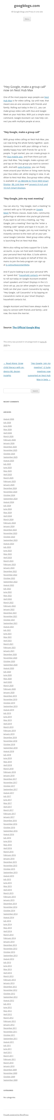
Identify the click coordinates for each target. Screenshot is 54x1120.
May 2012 (7, 1011)
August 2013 (8, 959)
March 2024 (8, 519)
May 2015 (7, 886)
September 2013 (10, 955)
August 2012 (8, 1000)
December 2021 (10, 613)
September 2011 (10, 1038)
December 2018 (10, 737)
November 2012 (10, 990)
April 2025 (7, 474)
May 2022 (7, 595)
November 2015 (10, 865)
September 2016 (10, 831)
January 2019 (8, 734)
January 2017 (8, 817)
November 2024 (10, 491)
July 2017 (7, 796)
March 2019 (8, 727)
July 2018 (7, 754)
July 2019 (7, 713)
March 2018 (8, 768)
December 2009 (10, 1069)
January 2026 (8, 443)
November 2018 (10, 741)
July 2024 (7, 505)
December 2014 (10, 903)
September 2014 (10, 914)
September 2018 (10, 748)
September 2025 (10, 457)
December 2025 (10, 446)
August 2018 (8, 751)
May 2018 (7, 761)
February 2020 (9, 689)
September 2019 (10, 706)
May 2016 (7, 844)
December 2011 (10, 1028)
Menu (27, 19)
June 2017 (7, 799)
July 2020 (7, 671)
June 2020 (7, 675)
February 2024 (9, 523)
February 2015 (9, 896)
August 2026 (8, 419)
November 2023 (10, 533)
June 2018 (7, 758)
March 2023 (8, 561)
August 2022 (8, 585)
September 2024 (10, 498)
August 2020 (8, 668)
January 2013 (8, 983)
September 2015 (10, 872)
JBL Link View (18, 184)
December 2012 (10, 986)
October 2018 (9, 744)
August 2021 (8, 626)
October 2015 (9, 869)
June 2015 (7, 882)
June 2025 (7, 467)
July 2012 (7, 1004)
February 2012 (9, 1021)
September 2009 (10, 1080)
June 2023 (7, 550)
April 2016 (7, 848)
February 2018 (9, 772)
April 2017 (7, 806)
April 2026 (7, 433)
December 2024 (10, 488)
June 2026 (7, 426)
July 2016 (7, 838)
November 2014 (10, 907)
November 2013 (10, 948)
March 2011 (8, 1056)
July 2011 (7, 1045)
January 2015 (8, 900)
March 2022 (8, 602)
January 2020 (8, 692)
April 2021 (7, 640)
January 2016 (8, 858)
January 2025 (8, 485)
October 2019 (9, 703)
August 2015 (8, 876)
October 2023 (9, 536)
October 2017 (9, 786)
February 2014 (9, 938)
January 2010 (8, 1066)
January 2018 (8, 775)
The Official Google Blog (26, 327)
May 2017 (7, 803)
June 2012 (7, 1007)
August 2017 (8, 793)
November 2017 (10, 782)
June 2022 (7, 592)
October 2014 (9, 910)
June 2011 (7, 1049)
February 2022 (9, 606)
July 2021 (7, 630)
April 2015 (7, 889)
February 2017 (9, 813)
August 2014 (8, 917)
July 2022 (7, 588)
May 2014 (7, 927)
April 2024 (7, 516)
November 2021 (10, 616)
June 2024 (7, 509)
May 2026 (7, 429)
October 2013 (9, 952)
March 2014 (8, 934)
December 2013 (10, 945)
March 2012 (8, 1017)
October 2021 (9, 619)
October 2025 (9, 453)
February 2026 (9, 440)
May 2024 (7, 512)
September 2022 (10, 581)
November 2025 (10, 450)
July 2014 (7, 921)
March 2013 (8, 976)
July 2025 (7, 464)
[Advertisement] (27, 50)
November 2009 (10, 1073)
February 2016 (9, 855)
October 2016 (9, 827)
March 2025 (8, 478)
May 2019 (7, 720)
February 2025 (9, 481)
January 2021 (8, 651)
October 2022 (9, 578)
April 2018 (7, 765)
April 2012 (7, 1014)
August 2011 (8, 1042)
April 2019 (7, 723)
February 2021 (9, 647)
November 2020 (10, 658)
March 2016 (8, 851)
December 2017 (10, 779)
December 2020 (10, 654)
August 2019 (8, 709)
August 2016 (8, 834)
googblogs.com (27, 5)
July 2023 (7, 547)
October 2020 (9, 661)
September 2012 (10, 997)
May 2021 (7, 637)
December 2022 (10, 571)
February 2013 (9, 979)
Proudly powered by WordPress (16, 1115)
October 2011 (9, 1035)
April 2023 (7, 557)
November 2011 (10, 1031)
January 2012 (8, 1024)
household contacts (28, 275)
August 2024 (8, 502)
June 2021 (7, 633)
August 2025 (8, 460)
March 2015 (8, 893)
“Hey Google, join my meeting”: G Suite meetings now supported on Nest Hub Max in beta (39, 371)
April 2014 (7, 931)
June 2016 (7, 841)
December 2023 (10, 529)
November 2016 (10, 824)
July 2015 (7, 879)
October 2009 (9, 1076)
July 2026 (7, 422)
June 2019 (7, 716)
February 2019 (9, 730)
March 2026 (8, 436)
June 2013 (7, 966)
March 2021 (8, 644)
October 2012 (9, 993)
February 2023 (9, 564)
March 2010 (8, 1062)
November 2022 (10, 574)
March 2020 (8, 685)
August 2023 (8, 543)
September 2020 (10, 664)
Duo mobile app (15, 156)
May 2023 (7, 554)
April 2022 (7, 599)
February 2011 (9, 1059)
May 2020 (7, 678)
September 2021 (10, 623)
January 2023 (8, 568)
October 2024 (9, 495)
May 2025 (7, 471)
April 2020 (7, 682)
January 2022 (8, 609)
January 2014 (8, 941)
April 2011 (7, 1052)
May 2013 (7, 969)
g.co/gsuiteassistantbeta (17, 264)
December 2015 (10, 862)
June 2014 (7, 924)
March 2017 (8, 810)
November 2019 (10, 699)
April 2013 (7, 972)
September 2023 (10, 540)
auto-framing (24, 167)
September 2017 (10, 789)
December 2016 (10, 820)
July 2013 (7, 962)
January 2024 (8, 526)
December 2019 (10, 696)
